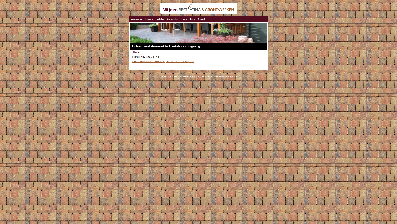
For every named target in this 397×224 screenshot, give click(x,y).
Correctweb (233, 76)
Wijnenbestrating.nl (181, 76)
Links (192, 19)
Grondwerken (172, 19)
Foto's (184, 19)
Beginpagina (136, 19)
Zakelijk (160, 19)
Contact (201, 19)
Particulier (149, 19)
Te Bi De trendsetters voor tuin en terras (148, 62)
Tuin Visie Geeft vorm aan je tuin (180, 62)
